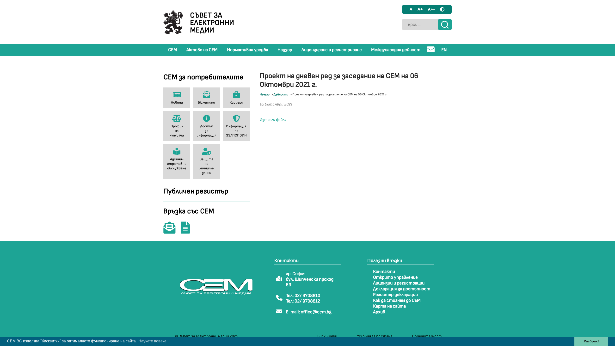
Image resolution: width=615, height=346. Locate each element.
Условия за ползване (374, 336)
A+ (420, 9)
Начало (265, 94)
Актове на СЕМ (202, 50)
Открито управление (395, 277)
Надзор (284, 50)
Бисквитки (327, 336)
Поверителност (427, 336)
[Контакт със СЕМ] (171, 231)
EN (444, 50)
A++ (431, 9)
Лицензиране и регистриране (331, 50)
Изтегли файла (273, 119)
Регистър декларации (395, 294)
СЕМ (172, 50)
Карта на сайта (389, 306)
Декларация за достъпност (401, 289)
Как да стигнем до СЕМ (397, 300)
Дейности (281, 94)
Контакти (384, 271)
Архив (379, 312)
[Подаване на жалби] (188, 231)
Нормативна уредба (247, 50)
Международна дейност (395, 50)
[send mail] (431, 51)
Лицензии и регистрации (398, 283)
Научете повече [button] (152, 341)
